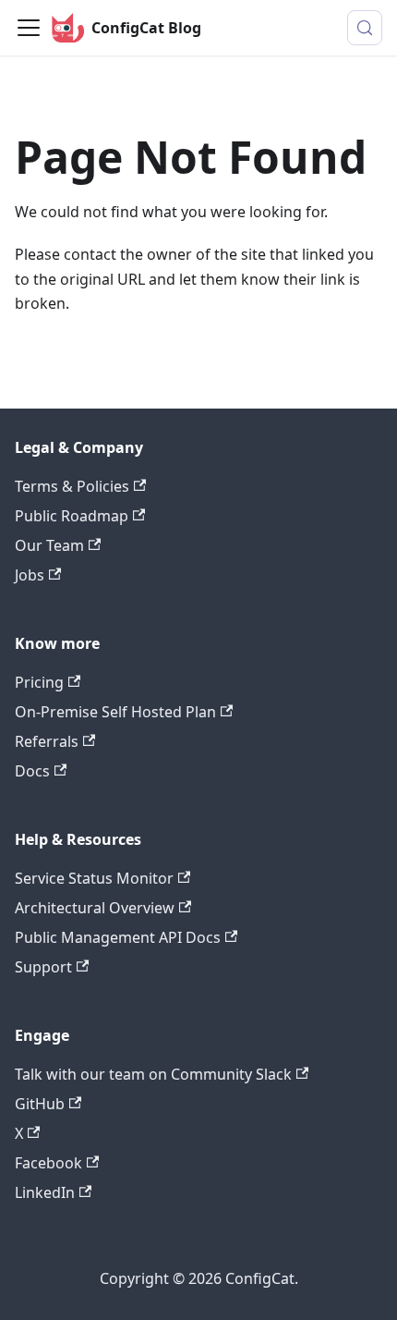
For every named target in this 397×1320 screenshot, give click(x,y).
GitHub (40, 1104)
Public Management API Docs (118, 937)
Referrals (46, 741)
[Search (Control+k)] (364, 27)
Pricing (39, 682)
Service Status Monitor (94, 878)
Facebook (48, 1163)
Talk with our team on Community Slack (153, 1074)
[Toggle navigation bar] (28, 28)
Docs (32, 771)
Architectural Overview (94, 908)
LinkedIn (45, 1192)
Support (43, 967)
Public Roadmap (71, 516)
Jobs (29, 575)
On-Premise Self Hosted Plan (115, 712)
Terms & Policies (72, 486)
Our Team (49, 545)
